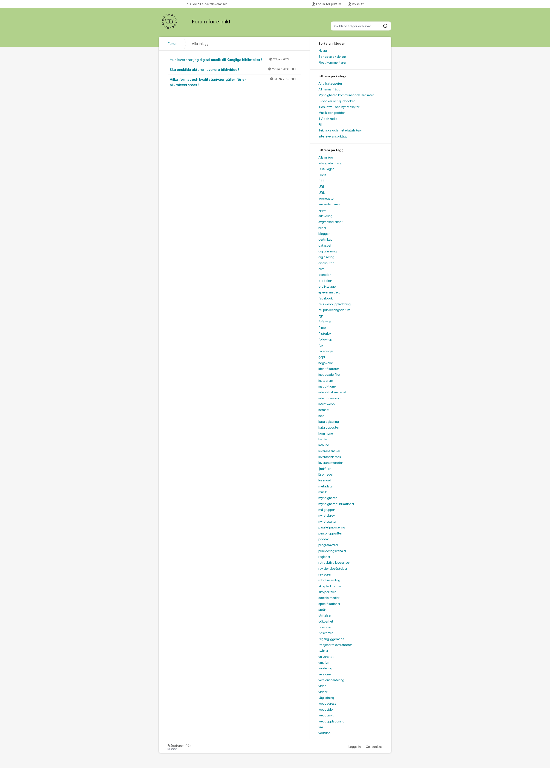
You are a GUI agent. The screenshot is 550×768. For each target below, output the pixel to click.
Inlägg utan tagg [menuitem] (330, 163)
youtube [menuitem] (324, 733)
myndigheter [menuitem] (327, 498)
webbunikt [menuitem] (326, 715)
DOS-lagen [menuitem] (326, 169)
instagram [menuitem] (325, 381)
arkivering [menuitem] (325, 216)
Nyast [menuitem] (322, 51)
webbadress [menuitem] (327, 703)
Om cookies (374, 746)
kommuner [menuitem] (326, 433)
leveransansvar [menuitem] (329, 451)
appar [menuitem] (322, 210)
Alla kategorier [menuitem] (330, 84)
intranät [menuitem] (324, 410)
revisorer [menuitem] (324, 574)
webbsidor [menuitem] (326, 710)
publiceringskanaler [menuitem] (332, 551)
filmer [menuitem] (322, 328)
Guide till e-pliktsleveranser (208, 4)
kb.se (356, 4)
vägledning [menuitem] (326, 698)
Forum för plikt (327, 4)
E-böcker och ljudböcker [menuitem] (336, 101)
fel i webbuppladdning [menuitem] (334, 304)
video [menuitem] (322, 686)
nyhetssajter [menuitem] (327, 522)
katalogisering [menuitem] (328, 422)
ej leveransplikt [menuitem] (329, 292)
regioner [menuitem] (324, 557)
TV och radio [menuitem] (327, 119)
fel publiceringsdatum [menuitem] (334, 310)
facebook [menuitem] (325, 298)
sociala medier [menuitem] (328, 598)
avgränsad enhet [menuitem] (330, 222)
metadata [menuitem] (325, 486)
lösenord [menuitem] (324, 480)
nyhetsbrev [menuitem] (326, 516)
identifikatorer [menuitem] (328, 369)
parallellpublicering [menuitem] (331, 527)
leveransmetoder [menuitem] (330, 463)
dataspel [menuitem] (324, 245)
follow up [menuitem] (325, 339)
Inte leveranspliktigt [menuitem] (332, 136)
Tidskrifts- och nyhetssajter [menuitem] (338, 107)
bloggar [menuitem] (324, 234)
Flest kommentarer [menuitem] (332, 62)
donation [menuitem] (324, 275)
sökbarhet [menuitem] (325, 621)
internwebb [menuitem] (326, 404)
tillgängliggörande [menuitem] (331, 639)
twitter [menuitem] (323, 651)
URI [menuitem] (321, 187)
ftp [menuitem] (320, 345)
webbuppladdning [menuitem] (331, 721)
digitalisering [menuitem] (327, 251)
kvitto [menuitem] (322, 439)
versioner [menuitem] (325, 674)
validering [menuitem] (325, 668)
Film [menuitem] (321, 125)
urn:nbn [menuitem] (323, 662)
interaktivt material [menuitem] (332, 392)
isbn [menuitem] (321, 416)
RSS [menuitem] (321, 181)
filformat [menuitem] (325, 322)
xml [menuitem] (321, 727)
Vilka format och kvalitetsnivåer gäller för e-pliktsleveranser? (233, 82)
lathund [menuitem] (323, 445)
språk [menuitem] (322, 610)
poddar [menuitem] (323, 539)
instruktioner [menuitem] (327, 386)
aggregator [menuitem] (326, 198)
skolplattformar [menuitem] (329, 586)
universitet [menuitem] (326, 657)
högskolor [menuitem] (325, 363)
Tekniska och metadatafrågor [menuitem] (340, 130)
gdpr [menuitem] (321, 357)
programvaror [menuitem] (328, 545)
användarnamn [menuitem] (329, 204)
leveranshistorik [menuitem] (329, 457)
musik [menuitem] (322, 492)
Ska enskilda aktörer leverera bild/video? (233, 69)
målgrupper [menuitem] (326, 510)
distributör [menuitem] (326, 263)
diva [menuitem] (321, 269)
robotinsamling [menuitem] (329, 580)
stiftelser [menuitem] (325, 615)
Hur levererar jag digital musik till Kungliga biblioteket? (229, 60)
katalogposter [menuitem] (328, 427)
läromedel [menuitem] (325, 474)
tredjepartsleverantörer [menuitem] (335, 645)
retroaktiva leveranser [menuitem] (334, 563)
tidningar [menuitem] (324, 627)
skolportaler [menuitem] (327, 592)
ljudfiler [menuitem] (324, 469)
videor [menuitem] (322, 692)
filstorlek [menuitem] (324, 334)
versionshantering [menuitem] (331, 680)
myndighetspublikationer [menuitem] (336, 504)
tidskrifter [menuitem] (325, 633)
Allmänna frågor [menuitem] (330, 89)
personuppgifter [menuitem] (330, 533)
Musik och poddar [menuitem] (331, 113)
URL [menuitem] (321, 193)
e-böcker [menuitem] (325, 281)
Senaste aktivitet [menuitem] (332, 57)
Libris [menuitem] (322, 175)
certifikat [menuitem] (325, 239)
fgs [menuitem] (321, 316)
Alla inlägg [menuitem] (325, 157)
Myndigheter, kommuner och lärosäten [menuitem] (346, 95)
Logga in (354, 746)
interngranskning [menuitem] (330, 398)
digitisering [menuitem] (326, 257)
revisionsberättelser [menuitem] (332, 569)
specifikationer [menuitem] (329, 604)
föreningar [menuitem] (325, 351)
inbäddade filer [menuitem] (329, 375)
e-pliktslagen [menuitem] (327, 287)
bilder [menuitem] (322, 228)
